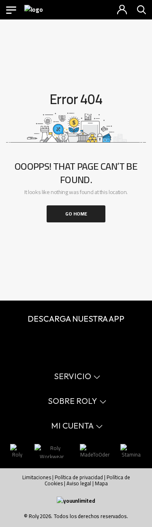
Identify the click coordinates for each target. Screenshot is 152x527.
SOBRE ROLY (72, 401)
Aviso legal (78, 483)
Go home (76, 213)
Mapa (101, 483)
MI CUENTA (72, 425)
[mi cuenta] (122, 10)
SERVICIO (72, 376)
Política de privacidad (79, 477)
